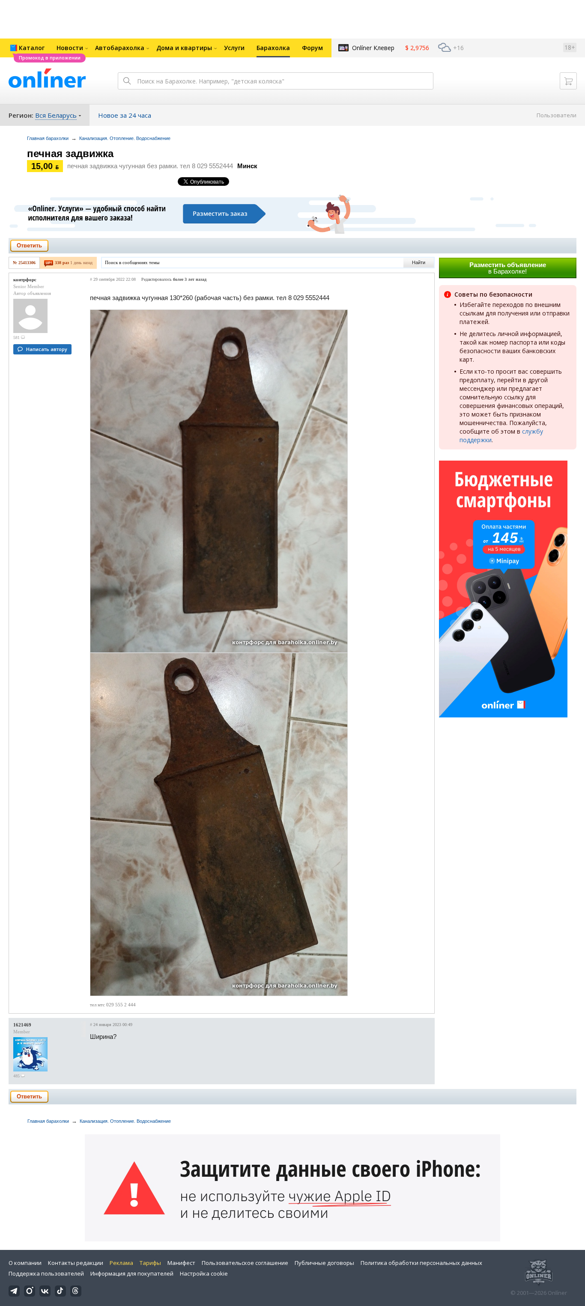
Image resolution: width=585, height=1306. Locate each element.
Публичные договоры (324, 1263)
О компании (25, 1263)
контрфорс (24, 279)
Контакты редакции (75, 1263)
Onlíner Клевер (373, 48)
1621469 (22, 1024)
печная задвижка (70, 153)
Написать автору (46, 349)
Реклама (121, 1263)
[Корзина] (568, 80)
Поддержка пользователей (46, 1273)
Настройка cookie (204, 1273)
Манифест (181, 1263)
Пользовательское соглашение (245, 1263)
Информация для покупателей (131, 1273)
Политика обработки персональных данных (421, 1263)
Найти (418, 262)
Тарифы (150, 1263)
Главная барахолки (48, 138)
